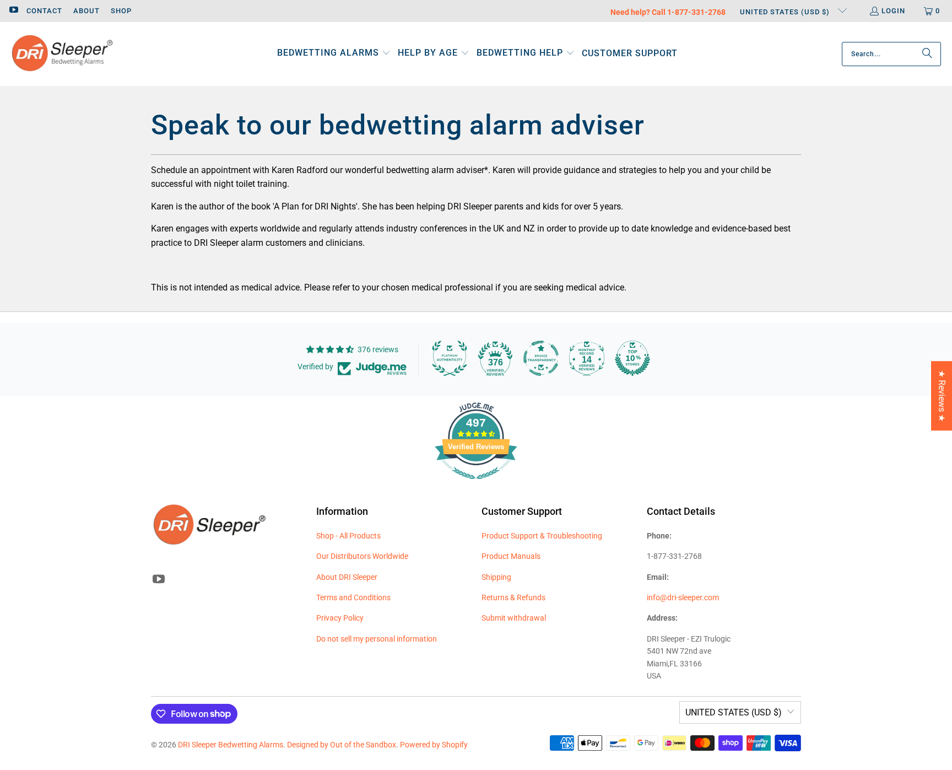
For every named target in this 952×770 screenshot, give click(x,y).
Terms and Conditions (353, 597)
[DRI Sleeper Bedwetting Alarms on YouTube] (13, 11)
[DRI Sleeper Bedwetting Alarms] (62, 54)
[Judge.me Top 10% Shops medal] (632, 358)
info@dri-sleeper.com (683, 597)
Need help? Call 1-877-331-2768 (668, 12)
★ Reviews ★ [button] (942, 396)
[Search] (927, 54)
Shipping (496, 577)
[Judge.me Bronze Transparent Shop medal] (541, 358)
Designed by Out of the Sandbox (341, 744)
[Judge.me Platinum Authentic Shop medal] (449, 358)
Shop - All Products (348, 535)
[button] (334, 53)
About (86, 11)
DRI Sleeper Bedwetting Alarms (230, 744)
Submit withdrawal (514, 617)
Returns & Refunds (513, 597)
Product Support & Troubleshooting (542, 535)
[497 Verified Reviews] (476, 485)
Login (893, 11)
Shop (121, 11)
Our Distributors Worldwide (362, 556)
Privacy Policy (340, 617)
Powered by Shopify (434, 744)
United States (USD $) (786, 12)
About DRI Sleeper (346, 577)
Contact (44, 11)
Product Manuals (511, 556)
